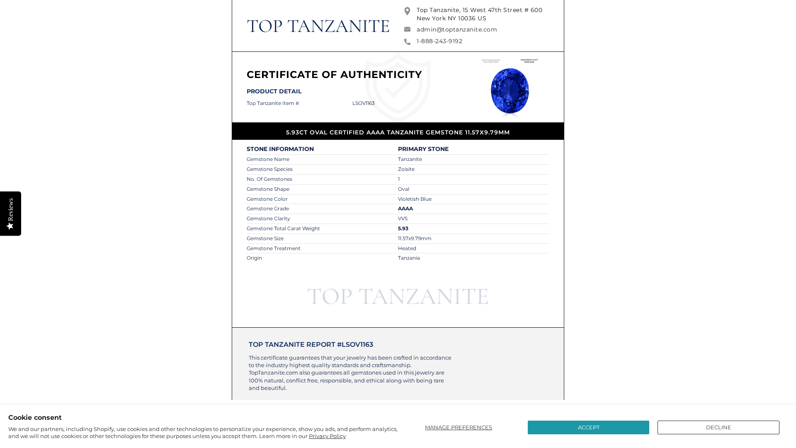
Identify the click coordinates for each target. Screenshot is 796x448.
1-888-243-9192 (439, 41)
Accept (588, 427)
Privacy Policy (327, 436)
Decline (718, 427)
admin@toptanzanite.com (457, 29)
